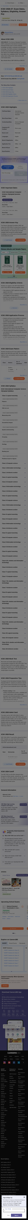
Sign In (16, 1215)
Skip (8, 1215)
